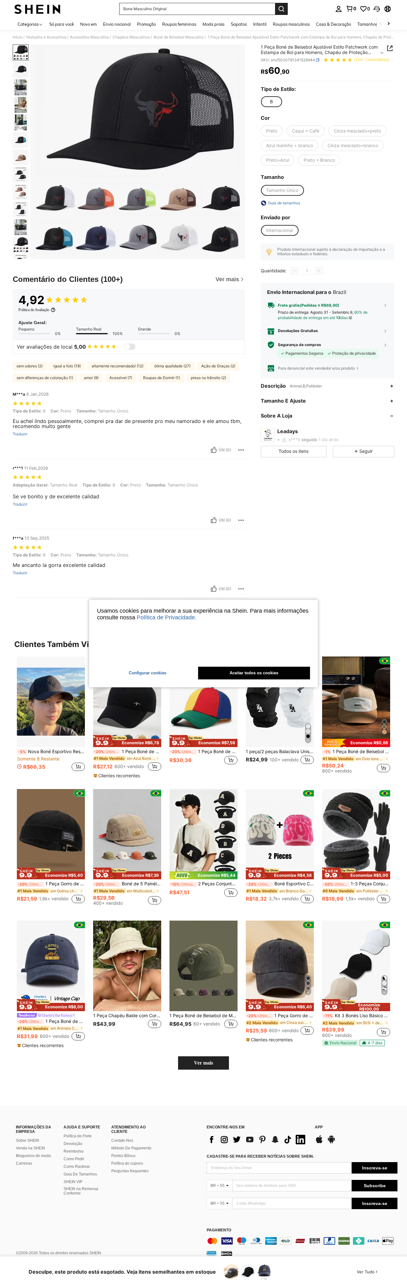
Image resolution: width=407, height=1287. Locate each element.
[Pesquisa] (281, 9)
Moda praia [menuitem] (213, 24)
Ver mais (203, 1063)
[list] (257, 1139)
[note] (127, 741)
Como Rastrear (77, 1166)
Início (17, 37)
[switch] (129, 347)
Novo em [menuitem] (88, 24)
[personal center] (338, 9)
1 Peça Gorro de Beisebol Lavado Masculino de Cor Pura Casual (280, 1015)
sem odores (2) (30, 366)
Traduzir (20, 434)
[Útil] (213, 450)
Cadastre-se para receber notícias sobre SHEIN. (260, 1156)
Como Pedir (74, 1159)
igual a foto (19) (67, 366)
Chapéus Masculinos (131, 37)
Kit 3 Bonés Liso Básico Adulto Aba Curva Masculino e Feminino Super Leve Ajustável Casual (356, 1015)
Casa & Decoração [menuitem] (333, 24)
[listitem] (50, 717)
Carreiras (24, 1163)
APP (319, 1127)
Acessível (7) (120, 377)
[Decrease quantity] (295, 271)
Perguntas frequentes (129, 1171)
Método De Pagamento (131, 1148)
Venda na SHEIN (30, 1148)
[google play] (331, 1142)
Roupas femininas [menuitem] (179, 24)
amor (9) (91, 377)
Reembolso (74, 1151)
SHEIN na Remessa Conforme (81, 1191)
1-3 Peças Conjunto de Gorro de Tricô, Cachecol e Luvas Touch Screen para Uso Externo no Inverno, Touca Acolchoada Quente (356, 883)
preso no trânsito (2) (208, 377)
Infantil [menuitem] (259, 24)
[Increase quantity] (319, 271)
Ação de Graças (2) (218, 366)
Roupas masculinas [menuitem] (291, 24)
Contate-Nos (122, 1140)
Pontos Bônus (123, 1156)
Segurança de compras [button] (299, 345)
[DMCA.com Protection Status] (226, 1253)
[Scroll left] (381, 24)
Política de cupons (127, 1163)
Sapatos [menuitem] (239, 24)
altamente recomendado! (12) (117, 366)
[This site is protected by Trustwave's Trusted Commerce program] (211, 1253)
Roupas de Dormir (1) (161, 377)
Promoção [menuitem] (146, 24)
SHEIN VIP (73, 1182)
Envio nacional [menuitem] (117, 24)
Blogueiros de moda (33, 1156)
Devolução (73, 1143)
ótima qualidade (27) (172, 366)
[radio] (271, 101)
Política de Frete (78, 1136)
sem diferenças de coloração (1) (45, 377)
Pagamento (219, 1230)
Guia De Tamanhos (80, 1174)
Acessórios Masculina (89, 37)
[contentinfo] (302, 1241)
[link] (351, 8)
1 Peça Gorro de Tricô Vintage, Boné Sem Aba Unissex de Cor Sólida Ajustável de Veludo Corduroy (51, 883)
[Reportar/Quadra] (241, 450)
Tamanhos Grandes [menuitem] (376, 24)
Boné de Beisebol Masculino (179, 37)
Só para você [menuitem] (61, 24)
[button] (377, 9)
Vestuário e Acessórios (46, 37)
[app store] (319, 1142)
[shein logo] (37, 9)
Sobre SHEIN (27, 1140)
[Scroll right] (388, 24)
